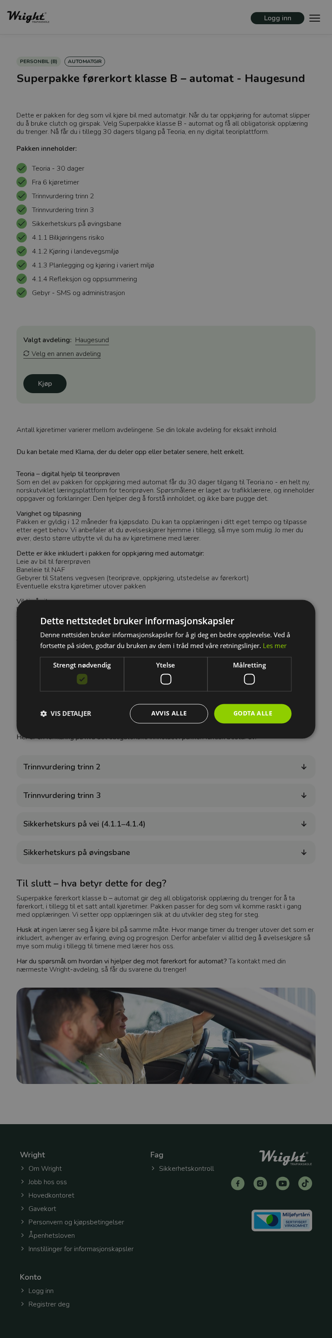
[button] (65, 713)
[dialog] (165, 669)
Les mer (275, 645)
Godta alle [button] (252, 713)
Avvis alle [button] (169, 713)
